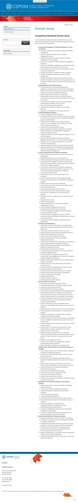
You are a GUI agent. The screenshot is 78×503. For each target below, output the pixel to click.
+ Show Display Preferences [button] (40, 1)
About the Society (10, 13)
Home (2, 13)
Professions (30, 13)
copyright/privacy (7, 485)
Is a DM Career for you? (8, 29)
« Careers (6, 26)
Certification (39, 13)
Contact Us (4, 16)
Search (6, 40)
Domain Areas (8, 32)
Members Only (48, 13)
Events (60, 13)
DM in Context (21, 13)
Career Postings (68, 13)
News (55, 13)
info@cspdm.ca (6, 481)
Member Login (68, 25)
